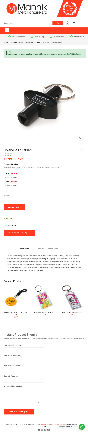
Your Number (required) (13, 366)
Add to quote (14, 207)
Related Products (14, 281)
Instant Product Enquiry (19, 233)
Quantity (7, 181)
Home (6, 42)
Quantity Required (11, 376)
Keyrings (40, 42)
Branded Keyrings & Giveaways (22, 42)
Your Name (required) (12, 345)
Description (24, 249)
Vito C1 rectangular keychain (44, 312)
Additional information (48, 249)
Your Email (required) (12, 356)
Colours (7, 173)
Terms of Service (59, 424)
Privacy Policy (45, 424)
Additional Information (13, 386)
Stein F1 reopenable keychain (72, 312)
